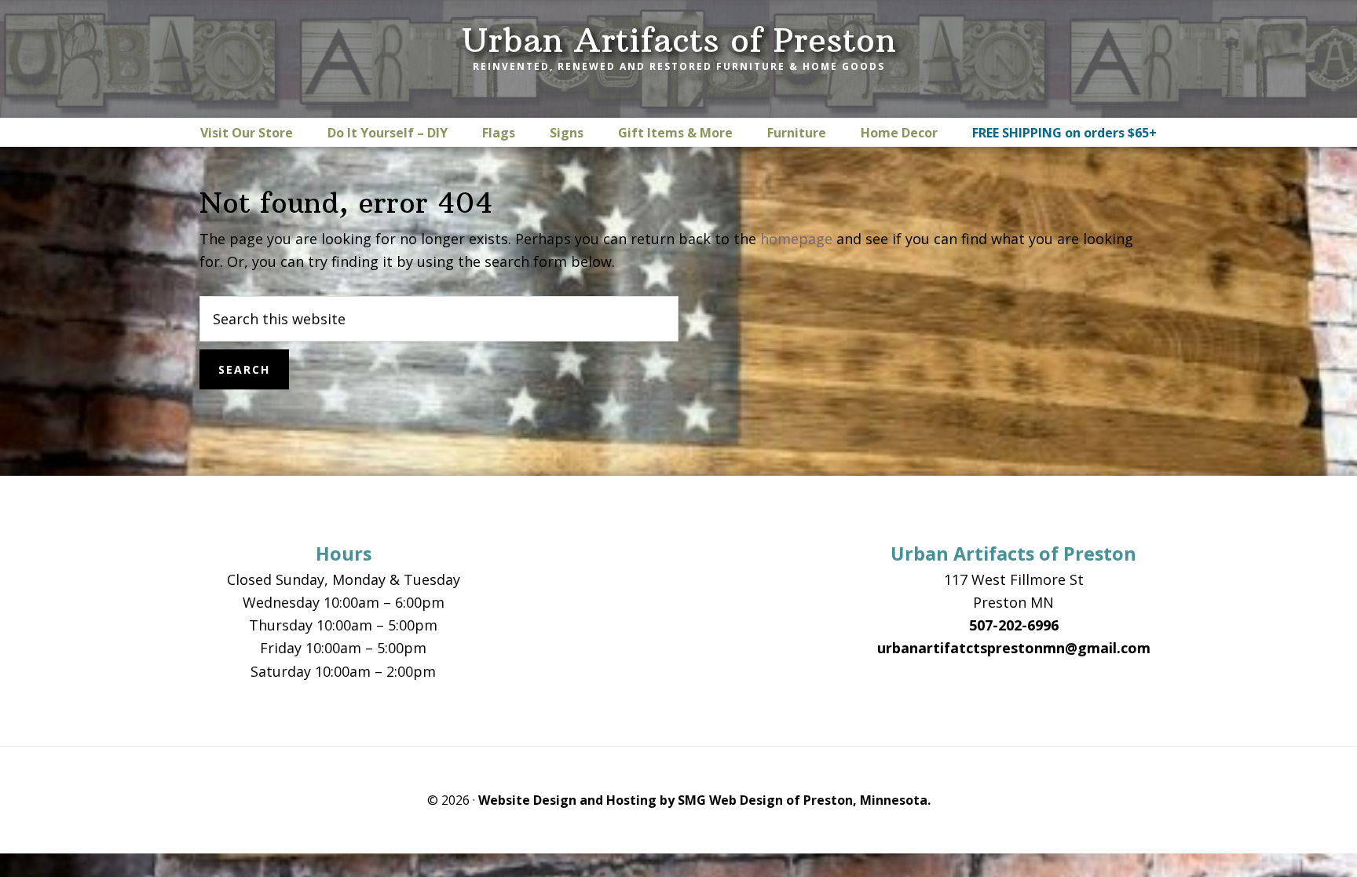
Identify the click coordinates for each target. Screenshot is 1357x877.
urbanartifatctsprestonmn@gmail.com (1013, 647)
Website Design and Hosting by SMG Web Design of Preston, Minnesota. (704, 800)
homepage (796, 238)
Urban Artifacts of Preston (679, 40)
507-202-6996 (1014, 625)
